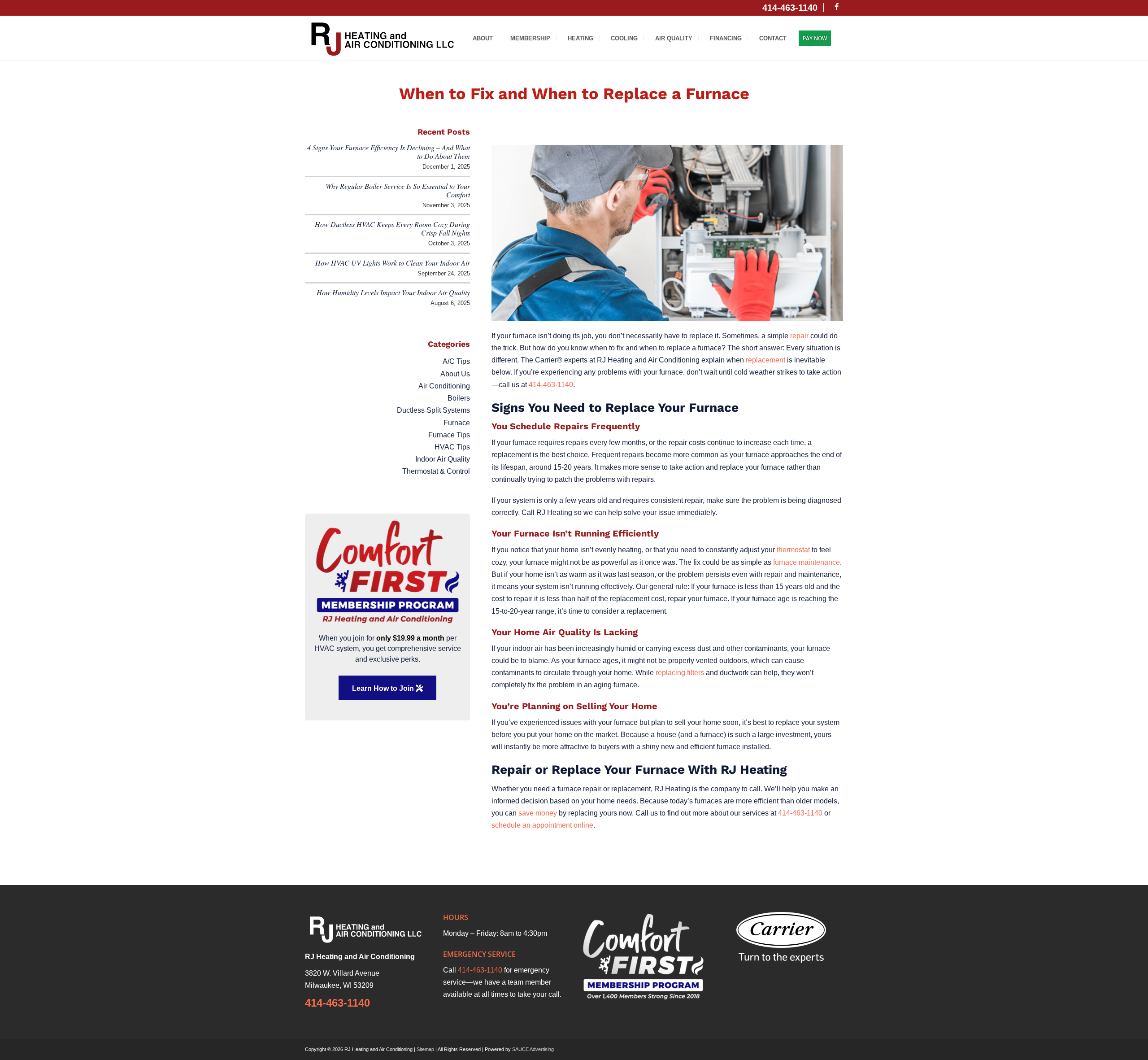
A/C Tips (456, 361)
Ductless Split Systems (433, 410)
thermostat (793, 550)
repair (799, 336)
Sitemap (425, 1049)
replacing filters (680, 672)
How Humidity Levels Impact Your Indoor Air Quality (393, 292)
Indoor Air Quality (442, 459)
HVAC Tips (452, 447)
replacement (765, 360)
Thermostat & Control (436, 471)
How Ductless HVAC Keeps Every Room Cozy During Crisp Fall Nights (392, 228)
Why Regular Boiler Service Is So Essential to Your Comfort (398, 190)
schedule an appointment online (542, 825)
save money (537, 813)
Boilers (459, 398)
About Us (455, 374)
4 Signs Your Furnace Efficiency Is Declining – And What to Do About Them (388, 152)
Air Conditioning (444, 386)
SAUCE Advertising (533, 1049)
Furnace (457, 423)
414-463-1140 (551, 384)
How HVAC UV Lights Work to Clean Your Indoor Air (392, 262)
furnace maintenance (806, 562)
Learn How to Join (384, 688)
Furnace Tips (449, 435)
